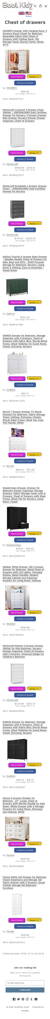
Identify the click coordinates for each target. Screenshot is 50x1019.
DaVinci (10, 313)
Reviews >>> (34, 77)
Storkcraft (12, 164)
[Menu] (46, 6)
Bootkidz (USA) (21, 1007)
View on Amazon (17, 77)
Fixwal (10, 931)
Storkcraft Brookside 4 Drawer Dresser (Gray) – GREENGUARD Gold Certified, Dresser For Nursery (25, 189)
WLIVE (10, 466)
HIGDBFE (11, 87)
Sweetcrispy (13, 544)
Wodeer (11, 623)
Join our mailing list (25, 967)
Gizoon (10, 855)
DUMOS (10, 389)
